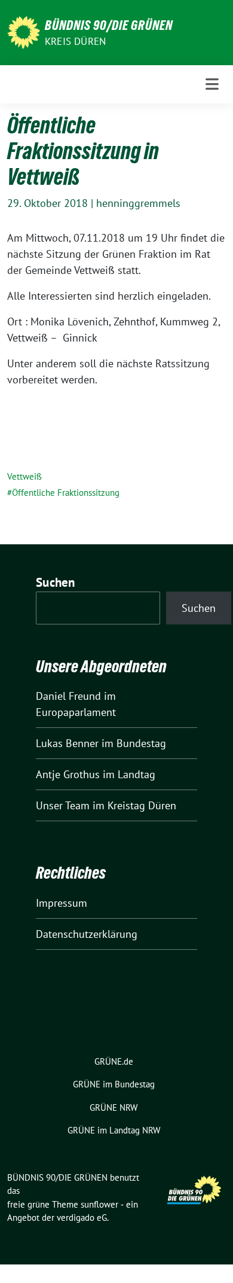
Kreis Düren (75, 41)
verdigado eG (82, 1217)
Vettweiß (24, 476)
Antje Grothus (68, 774)
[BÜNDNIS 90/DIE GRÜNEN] (23, 31)
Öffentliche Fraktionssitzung (65, 492)
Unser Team (63, 805)
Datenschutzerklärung (86, 934)
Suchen (55, 582)
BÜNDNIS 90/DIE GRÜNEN (109, 25)
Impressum (61, 903)
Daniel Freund (68, 696)
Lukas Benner (67, 743)
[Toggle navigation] (212, 84)
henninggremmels (138, 203)
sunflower (99, 1204)
